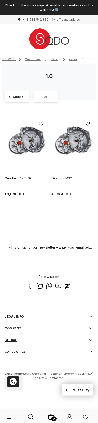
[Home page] (49, 40)
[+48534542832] (13, 381)
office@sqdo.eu (68, 19)
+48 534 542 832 (36, 19)
